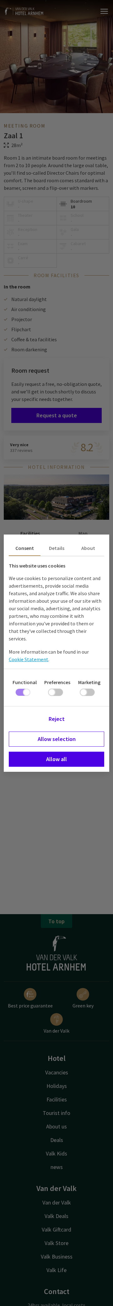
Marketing (89, 682)
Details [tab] (56, 548)
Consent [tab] (24, 548)
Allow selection (57, 739)
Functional (25, 682)
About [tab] (88, 548)
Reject (57, 718)
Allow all (56, 759)
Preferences (57, 682)
